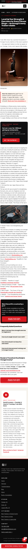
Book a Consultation (6, 495)
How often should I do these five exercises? (11, 342)
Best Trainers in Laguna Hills (8, 519)
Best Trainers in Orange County (9, 513)
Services (3, 483)
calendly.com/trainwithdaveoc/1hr (10, 370)
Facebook (6, 452)
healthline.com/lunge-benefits (10, 282)
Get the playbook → (11, 140)
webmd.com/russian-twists (13, 296)
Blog (8, 12)
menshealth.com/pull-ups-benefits (11, 292)
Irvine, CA (3, 505)
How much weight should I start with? (13, 337)
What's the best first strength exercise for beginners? (14, 331)
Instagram (21, 450)
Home (3, 12)
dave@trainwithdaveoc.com (8, 529)
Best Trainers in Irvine (7, 516)
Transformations (5, 486)
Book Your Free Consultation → (14, 319)
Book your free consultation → (17, 101)
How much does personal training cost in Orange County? (14, 349)
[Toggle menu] (24, 6)
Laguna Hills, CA (5, 507)
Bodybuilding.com (17, 255)
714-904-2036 (5, 526)
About (3, 492)
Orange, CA (4, 502)
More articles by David (10, 450)
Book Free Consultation (14, 546)
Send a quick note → (6, 532)
